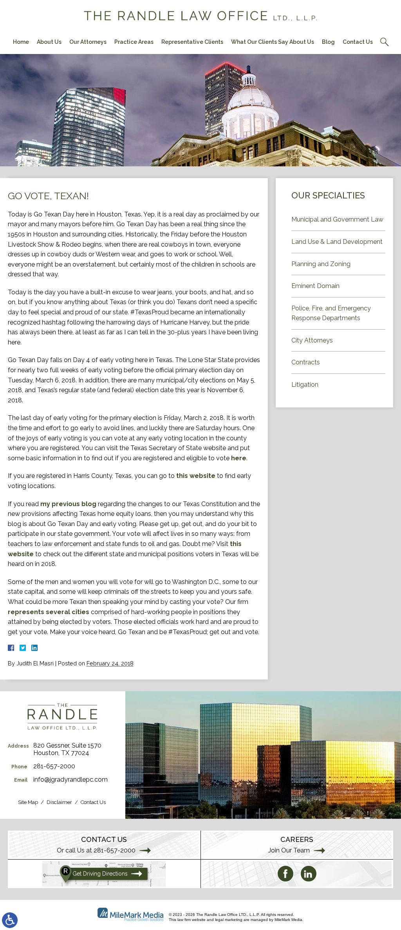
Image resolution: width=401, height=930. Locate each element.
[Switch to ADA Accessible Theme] (10, 920)
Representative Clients (192, 42)
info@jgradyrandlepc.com (70, 779)
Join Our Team (289, 850)
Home (21, 42)
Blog (328, 42)
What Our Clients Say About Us (272, 42)
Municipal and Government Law (337, 219)
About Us (49, 42)
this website (195, 475)
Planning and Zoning (320, 264)
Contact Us (358, 42)
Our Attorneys (88, 42)
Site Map (28, 802)
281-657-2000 (54, 766)
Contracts (305, 362)
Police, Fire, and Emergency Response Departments (331, 313)
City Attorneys (312, 340)
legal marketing (228, 919)
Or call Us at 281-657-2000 (96, 850)
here (238, 458)
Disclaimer (59, 802)
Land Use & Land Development (337, 241)
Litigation (304, 384)
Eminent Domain (315, 286)
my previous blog (68, 504)
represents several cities (48, 612)
